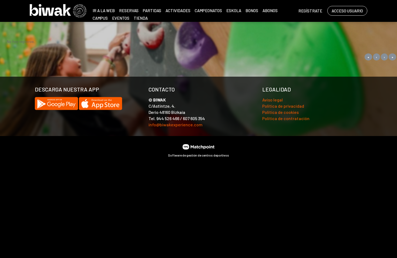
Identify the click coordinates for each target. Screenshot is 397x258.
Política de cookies (280, 112)
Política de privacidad (283, 105)
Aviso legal (272, 99)
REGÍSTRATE (310, 10)
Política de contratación (285, 118)
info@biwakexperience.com (176, 124)
